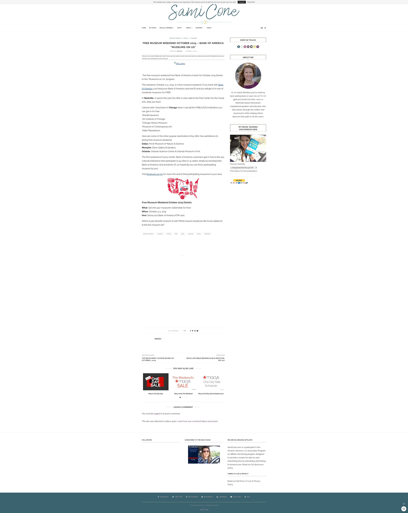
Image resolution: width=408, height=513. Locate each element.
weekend (207, 233)
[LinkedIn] (248, 47)
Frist (182, 233)
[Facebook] (238, 47)
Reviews (199, 28)
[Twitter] (241, 47)
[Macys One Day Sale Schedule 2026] (211, 381)
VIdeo (209, 28)
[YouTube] (251, 47)
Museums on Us (155, 174)
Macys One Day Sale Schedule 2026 (211, 394)
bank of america (148, 233)
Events (185, 38)
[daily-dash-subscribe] (204, 455)
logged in (158, 413)
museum (190, 233)
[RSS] (257, 47)
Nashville (194, 38)
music (199, 233)
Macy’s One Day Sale (156, 394)
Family (188, 28)
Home (144, 28)
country (160, 233)
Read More (251, 2)
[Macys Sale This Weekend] (183, 381)
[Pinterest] (245, 47)
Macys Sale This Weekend (183, 394)
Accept (241, 2)
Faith (179, 28)
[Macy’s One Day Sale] (156, 381)
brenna (179, 51)
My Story (152, 28)
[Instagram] (254, 47)
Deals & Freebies (166, 28)
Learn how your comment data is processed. (197, 421)
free (176, 233)
